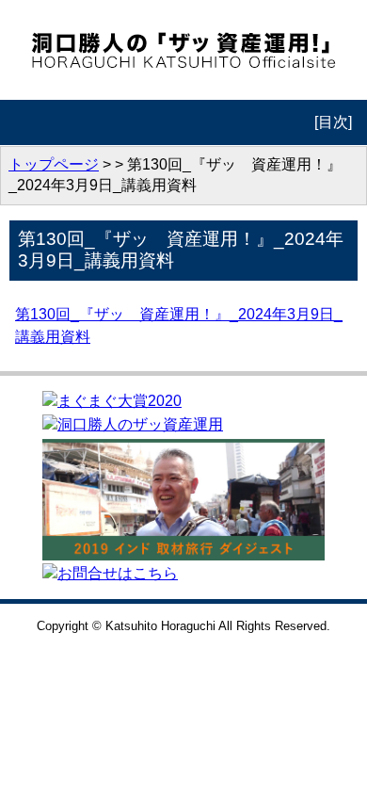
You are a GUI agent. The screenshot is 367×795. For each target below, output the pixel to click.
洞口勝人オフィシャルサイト (184, 50)
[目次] (333, 122)
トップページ (53, 164)
